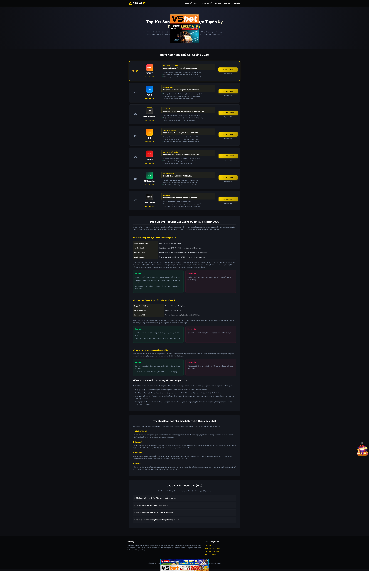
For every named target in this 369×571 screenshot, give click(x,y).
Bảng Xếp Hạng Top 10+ (212, 548)
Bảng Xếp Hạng (191, 3)
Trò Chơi (218, 3)
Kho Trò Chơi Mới (210, 554)
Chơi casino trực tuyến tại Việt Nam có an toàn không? (156, 498)
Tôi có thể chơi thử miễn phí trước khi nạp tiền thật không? (157, 520)
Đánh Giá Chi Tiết (206, 3)
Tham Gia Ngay (228, 69)
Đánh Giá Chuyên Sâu (212, 551)
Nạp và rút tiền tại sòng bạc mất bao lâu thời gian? (154, 512)
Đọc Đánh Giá (228, 73)
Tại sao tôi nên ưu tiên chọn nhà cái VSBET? (152, 505)
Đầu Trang (208, 545)
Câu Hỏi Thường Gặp (232, 3)
